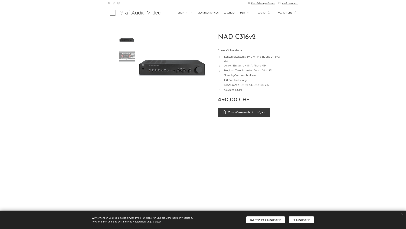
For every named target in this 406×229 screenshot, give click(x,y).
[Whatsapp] (114, 3)
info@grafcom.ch (290, 3)
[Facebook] (109, 3)
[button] (264, 13)
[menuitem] (182, 13)
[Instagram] (119, 3)
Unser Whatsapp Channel (263, 3)
